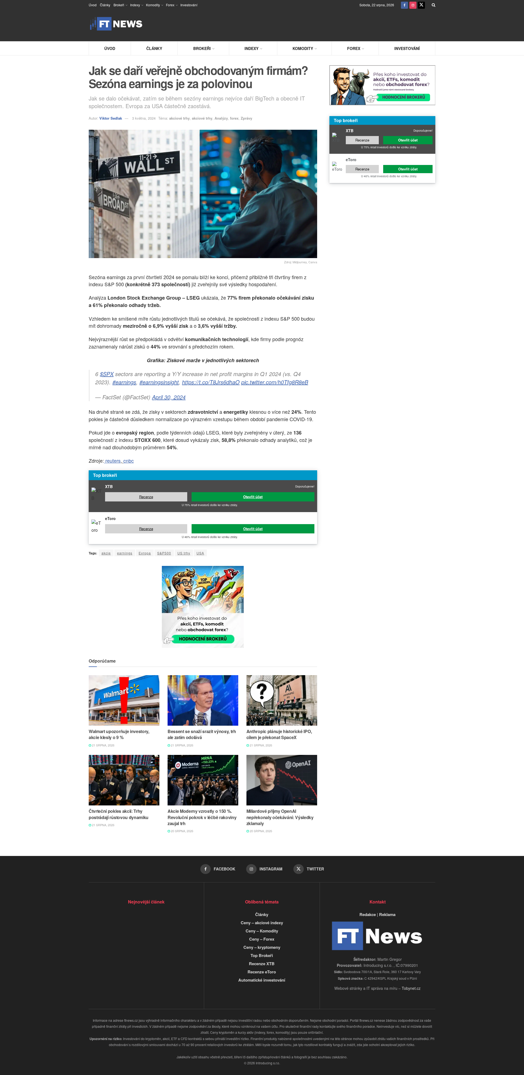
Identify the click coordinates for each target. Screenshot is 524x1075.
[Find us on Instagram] (412, 5)
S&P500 (164, 553)
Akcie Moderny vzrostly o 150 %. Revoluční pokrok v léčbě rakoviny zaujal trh (202, 817)
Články (105, 4)
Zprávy (246, 118)
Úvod (93, 4)
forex (234, 118)
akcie (106, 553)
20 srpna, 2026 (181, 831)
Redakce (367, 914)
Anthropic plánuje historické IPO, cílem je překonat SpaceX (279, 734)
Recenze (146, 496)
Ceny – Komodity (262, 931)
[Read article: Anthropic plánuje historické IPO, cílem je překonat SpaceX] (281, 700)
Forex (170, 4)
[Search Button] (433, 5)
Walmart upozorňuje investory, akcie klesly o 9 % (119, 734)
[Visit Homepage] (116, 24)
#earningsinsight (159, 382)
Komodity (153, 4)
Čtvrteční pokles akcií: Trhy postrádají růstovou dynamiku (118, 814)
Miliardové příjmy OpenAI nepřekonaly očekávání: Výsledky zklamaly (280, 817)
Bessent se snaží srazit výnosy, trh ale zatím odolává (202, 734)
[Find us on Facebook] (404, 5)
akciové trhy (179, 118)
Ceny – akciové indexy (262, 923)
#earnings (124, 382)
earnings (124, 553)
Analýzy (221, 118)
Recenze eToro (262, 972)
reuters (112, 460)
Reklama (387, 914)
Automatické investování (261, 980)
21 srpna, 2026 (102, 745)
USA (200, 553)
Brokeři (119, 4)
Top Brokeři (262, 955)
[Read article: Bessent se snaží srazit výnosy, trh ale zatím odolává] (203, 700)
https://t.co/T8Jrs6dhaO (211, 382)
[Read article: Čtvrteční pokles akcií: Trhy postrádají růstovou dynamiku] (124, 780)
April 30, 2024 (169, 397)
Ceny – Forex (261, 939)
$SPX (107, 374)
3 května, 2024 (144, 118)
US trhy (183, 553)
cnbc (128, 460)
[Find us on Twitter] (421, 5)
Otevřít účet (253, 496)
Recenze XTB (262, 964)
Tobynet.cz (411, 988)
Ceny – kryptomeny (261, 947)
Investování (188, 4)
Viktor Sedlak (110, 118)
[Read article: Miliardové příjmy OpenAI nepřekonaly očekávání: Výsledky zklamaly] (281, 780)
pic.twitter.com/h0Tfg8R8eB (274, 382)
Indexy (135, 4)
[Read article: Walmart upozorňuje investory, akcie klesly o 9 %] (124, 700)
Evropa (145, 553)
